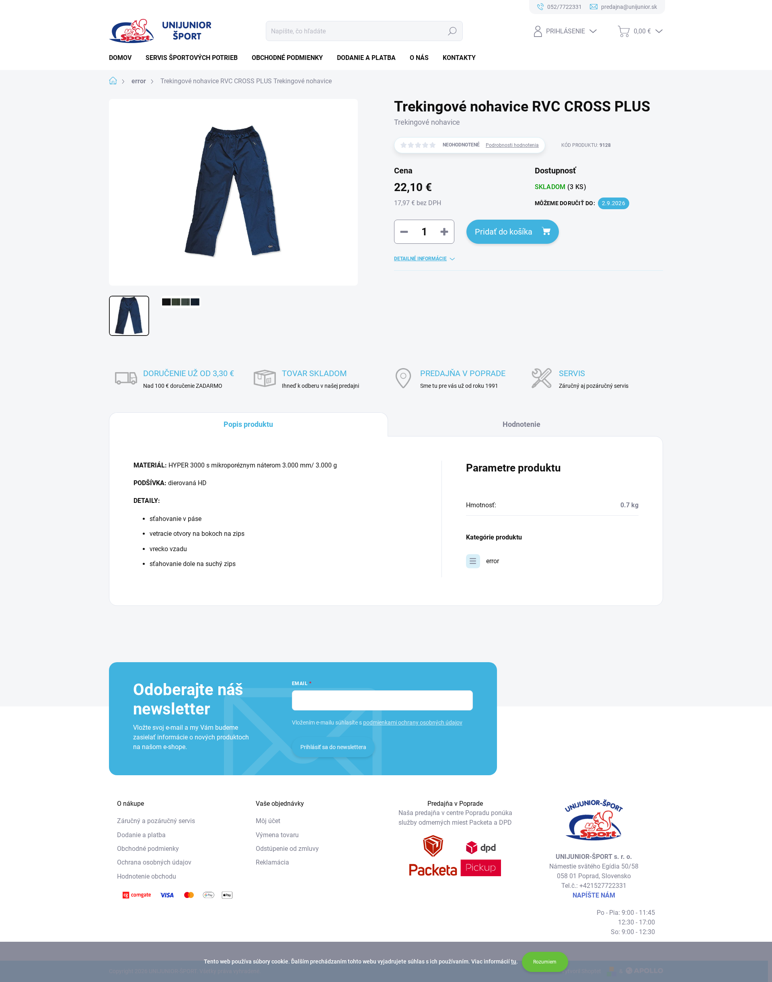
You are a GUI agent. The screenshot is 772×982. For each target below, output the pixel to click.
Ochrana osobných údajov (154, 862)
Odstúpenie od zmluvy (287, 848)
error (492, 561)
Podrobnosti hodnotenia (512, 145)
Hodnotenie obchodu (146, 876)
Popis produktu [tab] (248, 424)
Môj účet (268, 821)
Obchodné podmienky (148, 848)
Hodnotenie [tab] (521, 424)
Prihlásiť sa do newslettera (333, 747)
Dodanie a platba (141, 835)
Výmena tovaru (277, 835)
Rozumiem (544, 962)
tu (513, 961)
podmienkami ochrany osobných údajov (412, 722)
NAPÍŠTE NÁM (594, 895)
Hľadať (452, 31)
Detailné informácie (420, 258)
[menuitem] (123, 58)
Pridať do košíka (503, 232)
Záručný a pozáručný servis (156, 821)
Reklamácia (272, 862)
